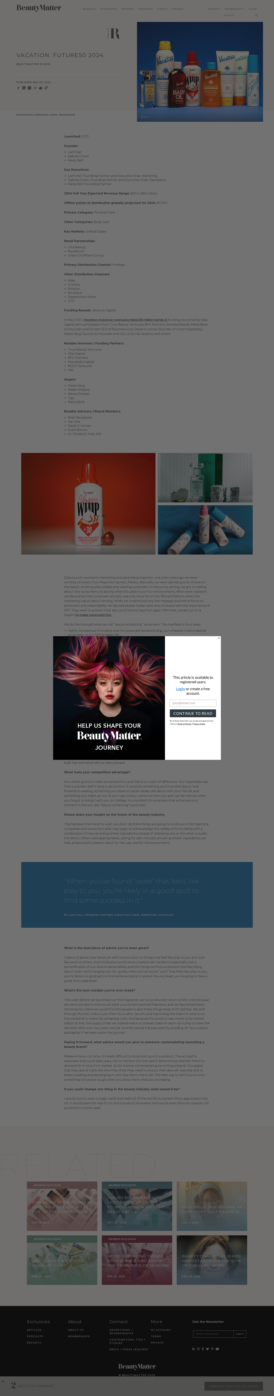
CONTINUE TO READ (192, 713)
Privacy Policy (199, 724)
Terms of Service (184, 724)
